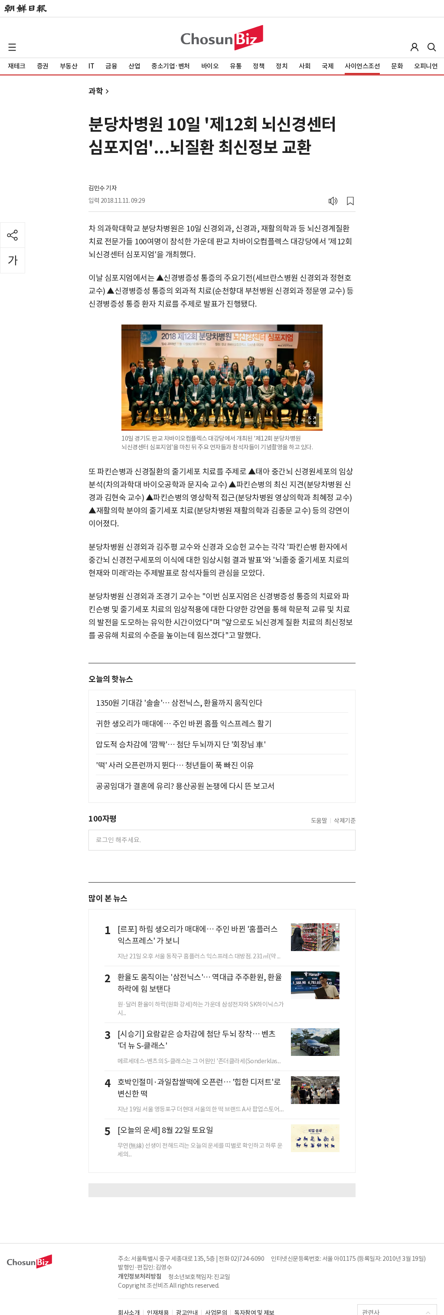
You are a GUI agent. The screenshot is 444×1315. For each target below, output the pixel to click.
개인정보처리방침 (139, 1276)
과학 (95, 91)
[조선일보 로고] (25, 8)
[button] (12, 47)
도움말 (319, 821)
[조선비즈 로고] (222, 38)
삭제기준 (345, 821)
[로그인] (414, 47)
